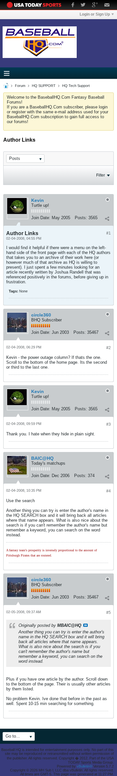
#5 (108, 612)
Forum (20, 86)
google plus (95, 5)
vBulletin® (84, 766)
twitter (83, 5)
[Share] (106, 218)
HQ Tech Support (76, 86)
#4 (108, 491)
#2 (108, 348)
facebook (73, 5)
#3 (108, 424)
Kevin (37, 200)
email (107, 5)
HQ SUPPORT (44, 86)
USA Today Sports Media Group (35, 5)
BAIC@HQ (42, 458)
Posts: (81, 217)
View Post (85, 625)
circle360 (41, 314)
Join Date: (40, 217)
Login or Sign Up (95, 14)
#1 (108, 233)
